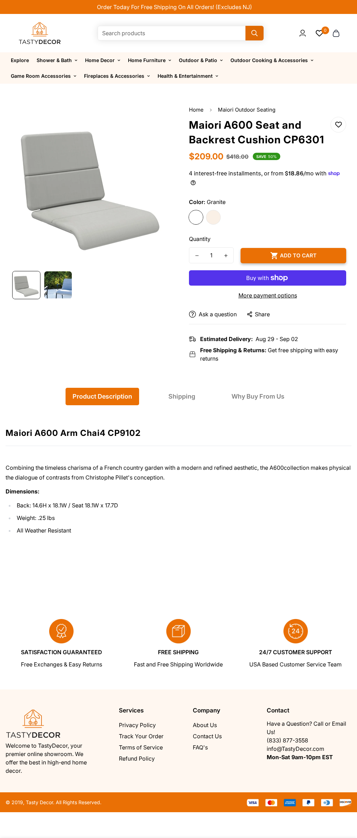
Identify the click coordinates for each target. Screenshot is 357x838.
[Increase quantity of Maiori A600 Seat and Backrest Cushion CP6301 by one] (225, 256)
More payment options (267, 295)
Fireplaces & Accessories (114, 76)
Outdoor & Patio (198, 60)
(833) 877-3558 (287, 740)
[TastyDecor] (40, 33)
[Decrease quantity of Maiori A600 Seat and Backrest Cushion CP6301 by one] (196, 256)
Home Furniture (147, 60)
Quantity (200, 238)
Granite (196, 217)
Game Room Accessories (41, 76)
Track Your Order (141, 736)
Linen (213, 217)
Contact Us (207, 736)
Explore (20, 60)
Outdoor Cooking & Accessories (269, 60)
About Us (205, 725)
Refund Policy (137, 758)
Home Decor (100, 60)
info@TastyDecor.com (295, 748)
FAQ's (200, 747)
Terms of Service (141, 747)
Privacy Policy (137, 725)
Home (196, 109)
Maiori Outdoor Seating (246, 109)
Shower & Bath (54, 60)
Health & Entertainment (185, 76)
